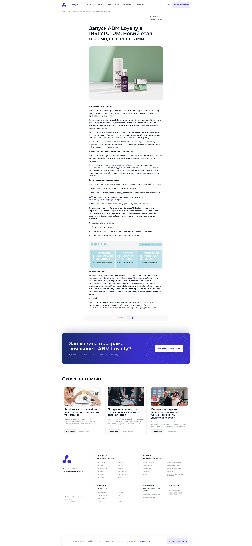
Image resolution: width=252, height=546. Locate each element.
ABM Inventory (101, 462)
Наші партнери (101, 498)
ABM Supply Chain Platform (151, 494)
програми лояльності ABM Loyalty (121, 165)
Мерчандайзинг (148, 465)
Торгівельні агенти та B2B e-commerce (176, 474)
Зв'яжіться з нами (174, 490)
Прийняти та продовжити (177, 541)
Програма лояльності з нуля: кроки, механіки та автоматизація (123, 412)
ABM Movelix (100, 477)
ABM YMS (120, 465)
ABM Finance (100, 474)
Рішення (87, 5)
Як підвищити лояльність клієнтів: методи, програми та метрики (81, 412)
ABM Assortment (102, 468)
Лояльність (146, 471)
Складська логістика (173, 465)
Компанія (127, 5)
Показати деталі (144, 541)
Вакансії (120, 492)
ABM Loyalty (100, 471)
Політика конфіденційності (73, 496)
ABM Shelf (100, 465)
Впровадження (101, 492)
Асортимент (147, 468)
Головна (64, 11)
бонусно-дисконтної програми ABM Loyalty (124, 278)
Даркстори (170, 471)
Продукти (75, 5)
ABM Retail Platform (149, 497)
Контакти (140, 5)
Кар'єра (99, 501)
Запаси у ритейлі (148, 462)
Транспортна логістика (174, 468)
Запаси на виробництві (174, 462)
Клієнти (99, 5)
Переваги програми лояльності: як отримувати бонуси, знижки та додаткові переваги (168, 413)
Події (109, 5)
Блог (117, 5)
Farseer (120, 477)
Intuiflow (120, 468)
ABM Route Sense (123, 474)
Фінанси (145, 474)
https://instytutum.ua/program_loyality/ (106, 200)
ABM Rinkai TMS (122, 471)
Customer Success (102, 495)
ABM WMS (121, 462)
